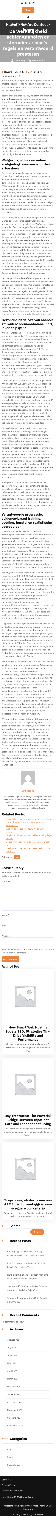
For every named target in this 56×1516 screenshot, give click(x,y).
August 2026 (13, 1340)
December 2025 (14, 1402)
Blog (42, 66)
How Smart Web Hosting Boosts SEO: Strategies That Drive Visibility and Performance (28, 1033)
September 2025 (15, 1425)
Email (5, 925)
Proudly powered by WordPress (28, 1514)
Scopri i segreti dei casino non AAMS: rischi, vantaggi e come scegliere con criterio (28, 1204)
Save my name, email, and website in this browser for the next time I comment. (28, 951)
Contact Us (7, 1479)
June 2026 (12, 1355)
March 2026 (12, 1378)
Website (6, 935)
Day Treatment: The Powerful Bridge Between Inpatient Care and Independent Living (28, 1119)
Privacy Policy (8, 1485)
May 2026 (11, 1363)
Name (5, 915)
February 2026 (14, 1386)
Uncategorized (14, 1465)
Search (15, 1226)
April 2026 (12, 1371)
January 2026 (13, 1394)
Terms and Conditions (12, 1490)
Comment (7, 881)
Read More (27, 995)
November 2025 (14, 1410)
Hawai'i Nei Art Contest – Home (20, 66)
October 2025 (13, 1418)
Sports (10, 1457)
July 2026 (11, 1347)
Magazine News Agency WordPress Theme (25, 1505)
